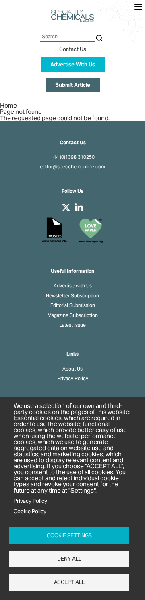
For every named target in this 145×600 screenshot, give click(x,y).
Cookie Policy (30, 511)
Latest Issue (72, 325)
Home (8, 105)
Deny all (69, 558)
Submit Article (72, 85)
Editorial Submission (72, 305)
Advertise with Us (73, 285)
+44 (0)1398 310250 (72, 157)
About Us (72, 369)
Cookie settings (69, 535)
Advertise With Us (72, 64)
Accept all (69, 582)
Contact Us (72, 49)
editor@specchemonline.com (72, 166)
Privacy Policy (72, 378)
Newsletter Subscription (72, 295)
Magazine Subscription (73, 315)
